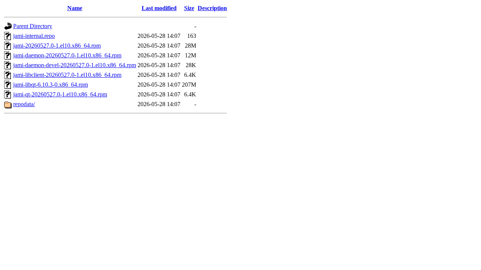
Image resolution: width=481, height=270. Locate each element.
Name (74, 8)
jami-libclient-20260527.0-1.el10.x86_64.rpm (67, 75)
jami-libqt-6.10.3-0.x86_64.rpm (50, 84)
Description (212, 8)
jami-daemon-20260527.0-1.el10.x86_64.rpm (67, 55)
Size (189, 8)
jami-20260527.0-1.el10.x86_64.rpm (57, 45)
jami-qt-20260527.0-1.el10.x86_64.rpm (60, 94)
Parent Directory (32, 26)
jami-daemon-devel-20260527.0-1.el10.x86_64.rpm (74, 65)
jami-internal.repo (34, 36)
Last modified (159, 8)
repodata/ (24, 104)
